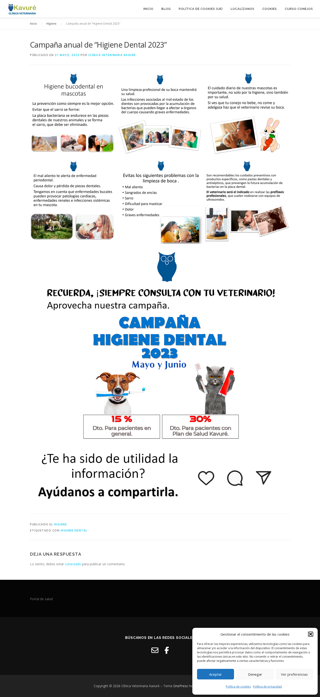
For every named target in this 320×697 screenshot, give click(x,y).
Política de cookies (238, 687)
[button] (310, 634)
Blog (166, 9)
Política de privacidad (267, 687)
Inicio (148, 9)
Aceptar (215, 674)
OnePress (180, 686)
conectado (73, 564)
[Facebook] (166, 650)
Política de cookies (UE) (201, 9)
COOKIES (269, 9)
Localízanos (242, 9)
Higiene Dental (74, 530)
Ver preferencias (294, 674)
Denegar (255, 674)
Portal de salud (41, 599)
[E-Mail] (154, 650)
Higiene (60, 524)
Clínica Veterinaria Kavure (112, 55)
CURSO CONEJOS (299, 9)
